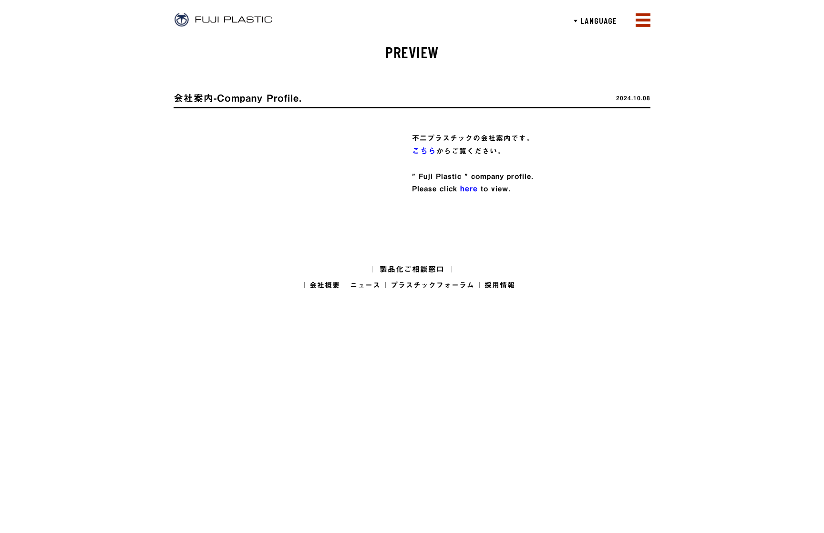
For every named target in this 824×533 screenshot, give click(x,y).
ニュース (365, 285)
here (469, 188)
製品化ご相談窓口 (412, 269)
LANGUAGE (595, 20)
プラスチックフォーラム (432, 285)
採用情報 (499, 285)
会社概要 (324, 285)
